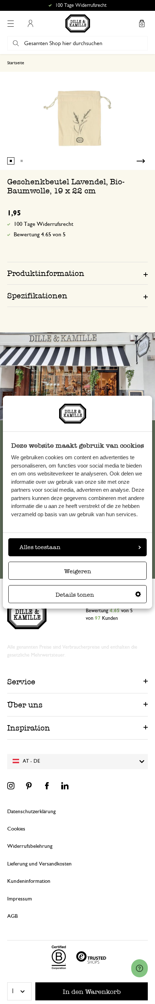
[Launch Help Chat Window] (139, 968)
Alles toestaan (40, 547)
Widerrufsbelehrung (29, 846)
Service (21, 681)
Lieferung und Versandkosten (39, 864)
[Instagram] (10, 785)
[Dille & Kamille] (77, 23)
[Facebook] (46, 785)
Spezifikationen (37, 295)
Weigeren (77, 571)
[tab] (77, 273)
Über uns (25, 704)
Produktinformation (45, 273)
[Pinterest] (28, 785)
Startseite (15, 63)
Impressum (19, 899)
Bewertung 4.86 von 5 (80, 5)
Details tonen (75, 594)
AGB (12, 916)
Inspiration (28, 727)
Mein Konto (30, 23)
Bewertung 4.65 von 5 (40, 234)
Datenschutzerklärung (31, 811)
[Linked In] (64, 785)
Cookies (16, 829)
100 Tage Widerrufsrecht (44, 224)
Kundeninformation (28, 881)
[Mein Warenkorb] (142, 23)
